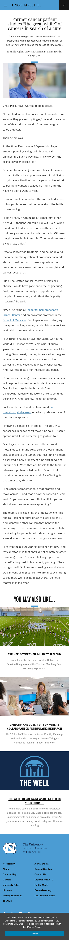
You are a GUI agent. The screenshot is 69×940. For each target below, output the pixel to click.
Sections (64, 5)
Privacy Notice (34, 927)
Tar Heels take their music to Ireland (34, 654)
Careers (7, 880)
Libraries (7, 890)
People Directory (43, 890)
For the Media (41, 885)
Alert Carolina (41, 864)
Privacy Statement (12, 896)
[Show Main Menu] (5, 5)
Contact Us (40, 874)
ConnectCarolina (43, 869)
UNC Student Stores (44, 896)
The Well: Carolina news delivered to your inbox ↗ (35, 801)
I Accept (34, 933)
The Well (7, 901)
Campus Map (9, 874)
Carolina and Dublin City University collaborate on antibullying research (34, 726)
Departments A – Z (43, 880)
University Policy (11, 885)
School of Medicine (14, 320)
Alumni (6, 869)
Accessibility (9, 864)
